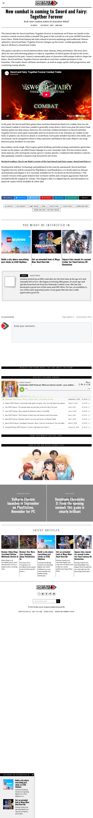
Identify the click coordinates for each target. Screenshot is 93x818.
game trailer (34, 206)
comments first (84, 317)
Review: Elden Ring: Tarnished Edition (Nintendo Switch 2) (9, 554)
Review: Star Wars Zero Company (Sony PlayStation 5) (27, 555)
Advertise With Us (25, 612)
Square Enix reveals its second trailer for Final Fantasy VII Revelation (76, 262)
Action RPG (9, 206)
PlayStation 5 (68, 206)
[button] (58, 601)
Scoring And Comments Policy (64, 612)
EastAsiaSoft (21, 206)
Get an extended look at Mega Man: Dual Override (46, 261)
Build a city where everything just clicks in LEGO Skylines (15, 261)
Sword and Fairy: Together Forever (46, 210)
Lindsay (35, 25)
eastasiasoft (45, 25)
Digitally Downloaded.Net (58, 607)
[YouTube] (42, 594)
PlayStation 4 (54, 206)
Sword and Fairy (82, 206)
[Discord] (54, 594)
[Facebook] (39, 594)
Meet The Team (37, 612)
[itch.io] (46, 594)
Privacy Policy (48, 612)
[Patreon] (50, 594)
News (51, 25)
